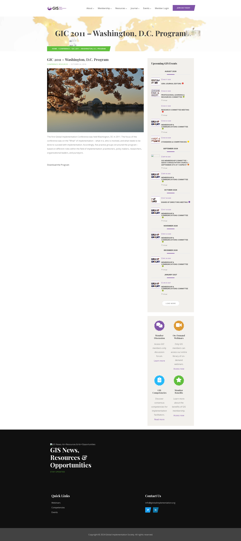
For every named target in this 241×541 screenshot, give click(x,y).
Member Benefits (179, 391)
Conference (64, 49)
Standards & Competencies (174, 142)
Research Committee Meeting (175, 110)
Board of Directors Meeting (174, 202)
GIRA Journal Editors (171, 84)
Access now (178, 368)
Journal (134, 8)
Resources (120, 8)
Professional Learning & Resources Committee (173, 96)
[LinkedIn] (155, 510)
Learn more (159, 360)
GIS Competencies (159, 391)
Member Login (162, 8)
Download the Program (58, 164)
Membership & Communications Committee (174, 126)
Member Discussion (159, 336)
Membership (104, 8)
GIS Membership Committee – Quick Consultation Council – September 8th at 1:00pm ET (175, 163)
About (89, 8)
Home (54, 49)
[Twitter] (147, 510)
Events (146, 8)
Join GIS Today (183, 8)
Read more (159, 419)
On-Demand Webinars (179, 336)
